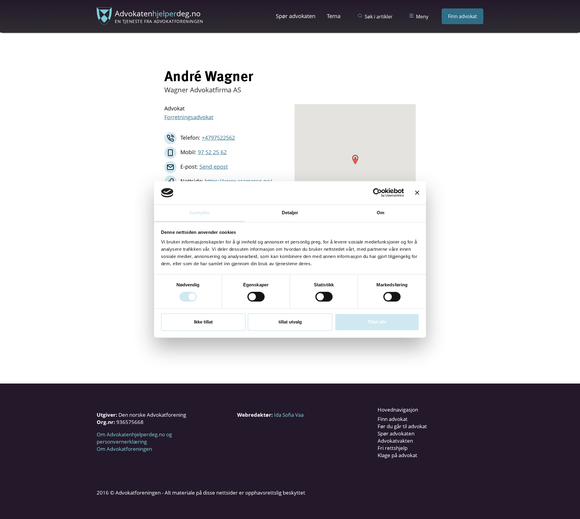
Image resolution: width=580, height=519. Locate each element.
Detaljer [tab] (290, 212)
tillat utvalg (290, 321)
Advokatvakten (395, 440)
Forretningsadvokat (188, 117)
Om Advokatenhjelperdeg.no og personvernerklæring (134, 438)
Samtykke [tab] (199, 212)
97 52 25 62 (212, 152)
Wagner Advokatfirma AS (202, 89)
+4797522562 (218, 137)
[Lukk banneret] (417, 193)
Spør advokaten (295, 16)
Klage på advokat (397, 455)
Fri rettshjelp (393, 447)
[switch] (256, 297)
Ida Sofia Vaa (289, 414)
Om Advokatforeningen (124, 448)
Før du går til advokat (402, 426)
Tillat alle (377, 321)
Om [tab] (380, 212)
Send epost (213, 166)
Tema (333, 16)
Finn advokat (462, 16)
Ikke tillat (203, 321)
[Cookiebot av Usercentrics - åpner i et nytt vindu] (377, 192)
